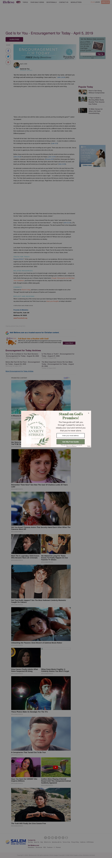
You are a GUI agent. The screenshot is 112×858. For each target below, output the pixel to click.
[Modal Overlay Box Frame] (56, 429)
